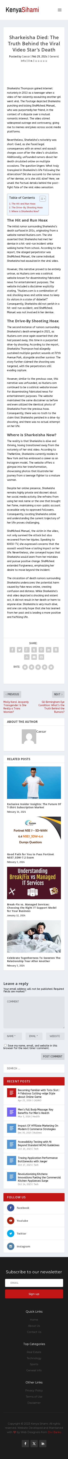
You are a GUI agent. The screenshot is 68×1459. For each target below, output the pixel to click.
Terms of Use (34, 1396)
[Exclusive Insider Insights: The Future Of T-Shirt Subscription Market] (34, 782)
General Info (34, 1370)
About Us (34, 1325)
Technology (34, 1358)
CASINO (37, 1100)
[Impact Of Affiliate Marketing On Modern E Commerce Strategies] (11, 1128)
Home (34, 1319)
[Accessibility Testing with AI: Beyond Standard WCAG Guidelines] (11, 1144)
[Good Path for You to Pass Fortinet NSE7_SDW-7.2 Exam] (34, 833)
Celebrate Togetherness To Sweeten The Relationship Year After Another (34, 959)
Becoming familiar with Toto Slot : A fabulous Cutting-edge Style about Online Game (39, 1093)
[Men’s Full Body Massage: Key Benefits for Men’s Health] (11, 1112)
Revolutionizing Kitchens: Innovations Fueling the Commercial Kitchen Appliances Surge (39, 1177)
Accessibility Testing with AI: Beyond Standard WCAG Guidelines (38, 1143)
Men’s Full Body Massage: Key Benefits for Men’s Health (35, 1111)
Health (36, 1116)
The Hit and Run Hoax (23, 203)
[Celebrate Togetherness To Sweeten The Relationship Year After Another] (34, 936)
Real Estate (34, 1352)
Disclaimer (34, 1402)
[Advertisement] (35, 75)
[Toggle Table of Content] (41, 199)
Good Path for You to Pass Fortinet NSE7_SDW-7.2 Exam (30, 856)
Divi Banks (54, 1432)
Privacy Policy (34, 1390)
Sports (34, 1364)
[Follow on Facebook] (25, 1443)
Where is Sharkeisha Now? (25, 211)
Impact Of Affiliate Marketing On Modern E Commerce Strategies (38, 1127)
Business (37, 1132)
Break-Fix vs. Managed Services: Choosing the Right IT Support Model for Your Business (32, 908)
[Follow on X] (34, 1443)
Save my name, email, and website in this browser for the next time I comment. (30, 1047)
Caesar (26, 56)
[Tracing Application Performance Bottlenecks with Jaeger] (11, 1160)
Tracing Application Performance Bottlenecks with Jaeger (38, 1159)
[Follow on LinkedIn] (42, 1443)
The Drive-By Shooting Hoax (27, 207)
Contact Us (34, 1332)
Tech (36, 1149)
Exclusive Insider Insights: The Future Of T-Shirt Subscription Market (34, 805)
